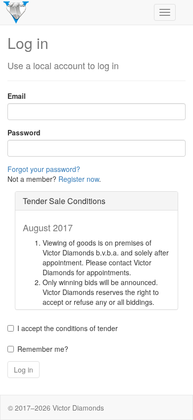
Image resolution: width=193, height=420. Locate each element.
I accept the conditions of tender (67, 328)
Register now (78, 179)
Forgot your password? (43, 169)
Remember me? (42, 349)
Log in (23, 370)
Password (24, 132)
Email (16, 96)
